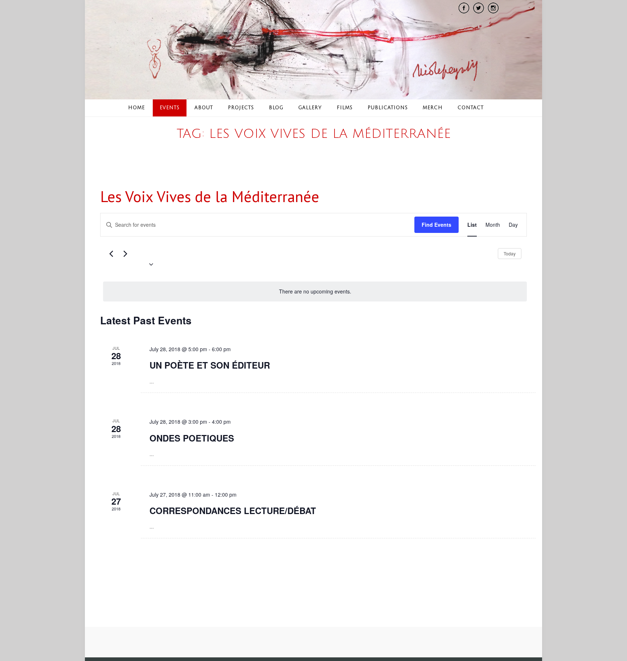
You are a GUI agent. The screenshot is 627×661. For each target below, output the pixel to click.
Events (170, 107)
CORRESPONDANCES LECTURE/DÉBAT (232, 510)
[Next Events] (125, 253)
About (203, 107)
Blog (276, 107)
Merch (433, 107)
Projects (241, 107)
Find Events (436, 224)
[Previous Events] (111, 253)
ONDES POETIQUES (191, 438)
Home (136, 107)
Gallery (310, 107)
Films (345, 107)
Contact (471, 107)
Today (510, 253)
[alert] (315, 291)
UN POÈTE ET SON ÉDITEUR (209, 365)
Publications (388, 107)
